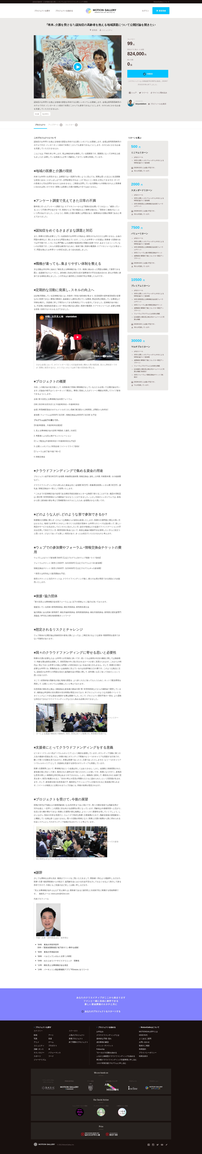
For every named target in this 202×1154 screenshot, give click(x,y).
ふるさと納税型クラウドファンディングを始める (114, 1056)
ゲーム (51, 1042)
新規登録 (162, 10)
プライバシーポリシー (148, 1052)
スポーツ (37, 1056)
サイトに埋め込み (160, 93)
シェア (134, 93)
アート (51, 1035)
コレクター (71, 124)
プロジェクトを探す (42, 10)
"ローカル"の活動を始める (106, 1052)
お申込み (99, 1031)
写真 (35, 1038)
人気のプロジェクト (77, 1035)
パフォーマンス (54, 1052)
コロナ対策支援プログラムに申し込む (111, 1063)
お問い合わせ (144, 1042)
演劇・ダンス (39, 1049)
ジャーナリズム (40, 1059)
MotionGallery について (161, 2)
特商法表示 (143, 1056)
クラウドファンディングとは (107, 1035)
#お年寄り (45, 114)
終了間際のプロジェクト (77, 1042)
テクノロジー (39, 1052)
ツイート (145, 93)
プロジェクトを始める (64, 10)
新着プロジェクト (76, 1038)
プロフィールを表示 (158, 104)
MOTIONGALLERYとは (148, 1031)
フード (51, 1056)
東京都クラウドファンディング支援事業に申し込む (114, 1059)
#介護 (37, 114)
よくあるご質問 (145, 1038)
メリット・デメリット (104, 1045)
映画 (35, 1035)
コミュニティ (107, 30)
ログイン (145, 10)
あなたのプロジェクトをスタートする (103, 1011)
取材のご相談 (144, 1045)
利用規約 (142, 1049)
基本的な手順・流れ (104, 1038)
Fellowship (100, 1049)
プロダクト (52, 1045)
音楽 (50, 1038)
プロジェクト (40, 124)
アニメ (36, 1042)
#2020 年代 (143, 1035)
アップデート (55, 124)
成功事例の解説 (102, 1042)
